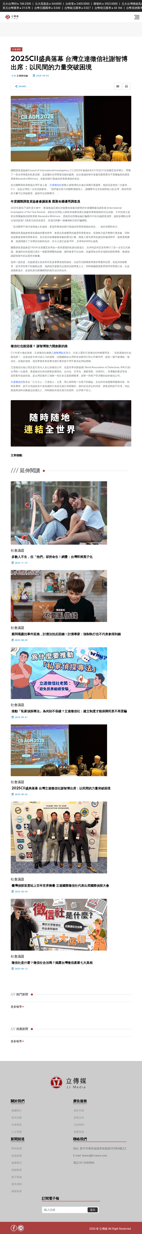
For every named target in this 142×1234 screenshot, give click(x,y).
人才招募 (16, 1132)
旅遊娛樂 (16, 1155)
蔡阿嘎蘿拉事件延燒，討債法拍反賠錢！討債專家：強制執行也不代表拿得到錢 (66, 634)
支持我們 (79, 1125)
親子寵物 (16, 1177)
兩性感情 (16, 1184)
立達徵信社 (56, 185)
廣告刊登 (79, 1110)
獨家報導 (16, 1191)
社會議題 (16, 49)
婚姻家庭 (16, 1170)
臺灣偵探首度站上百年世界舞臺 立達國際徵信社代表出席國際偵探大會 (60, 886)
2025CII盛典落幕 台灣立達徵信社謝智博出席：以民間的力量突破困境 (61, 788)
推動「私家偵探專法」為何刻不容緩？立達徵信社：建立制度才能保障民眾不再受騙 (69, 711)
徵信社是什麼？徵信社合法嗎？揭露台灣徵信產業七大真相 (52, 963)
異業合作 (79, 1117)
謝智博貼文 (60, 352)
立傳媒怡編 (22, 76)
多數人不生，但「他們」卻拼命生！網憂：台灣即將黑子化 (52, 557)
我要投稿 (79, 1132)
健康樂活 (16, 1163)
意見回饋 (16, 1117)
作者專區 (16, 1125)
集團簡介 (16, 1110)
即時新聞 (16, 1148)
